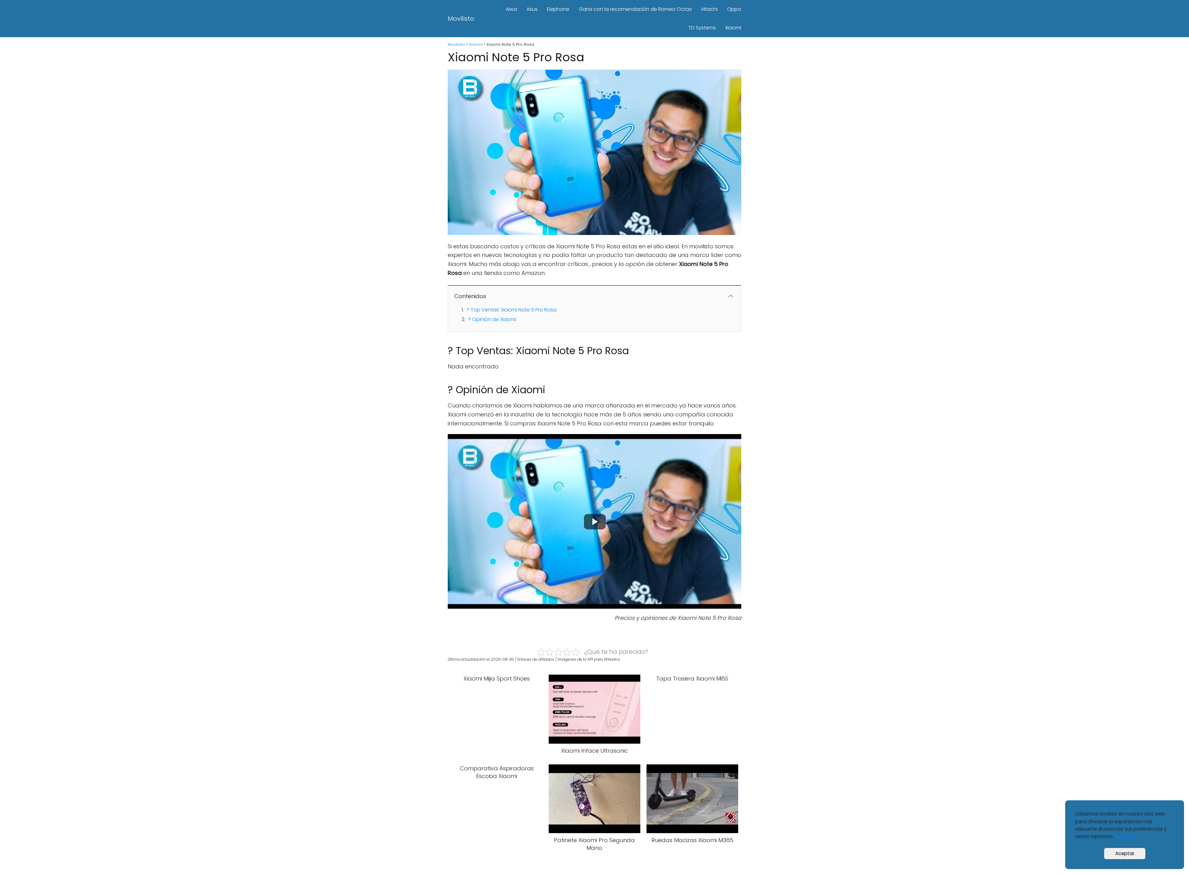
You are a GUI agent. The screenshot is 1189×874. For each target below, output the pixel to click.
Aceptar (1124, 853)
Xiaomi (733, 27)
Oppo (734, 9)
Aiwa (511, 9)
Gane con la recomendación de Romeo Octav (635, 9)
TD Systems (702, 27)
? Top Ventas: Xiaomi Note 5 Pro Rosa (511, 309)
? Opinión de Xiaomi (492, 319)
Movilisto (461, 18)
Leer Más (1125, 836)
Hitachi (709, 9)
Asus (532, 9)
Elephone (558, 9)
